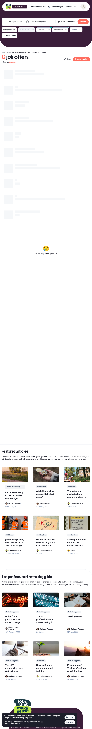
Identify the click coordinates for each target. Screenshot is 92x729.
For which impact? (38, 22)
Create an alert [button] (82, 59)
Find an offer (19, 6)
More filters (11, 36)
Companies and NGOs (39, 6)
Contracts (44, 29)
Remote (74, 30)
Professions (61, 29)
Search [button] (83, 22)
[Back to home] (23, 708)
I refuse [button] (69, 722)
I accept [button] (69, 717)
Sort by (9, 62)
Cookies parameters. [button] (12, 724)
